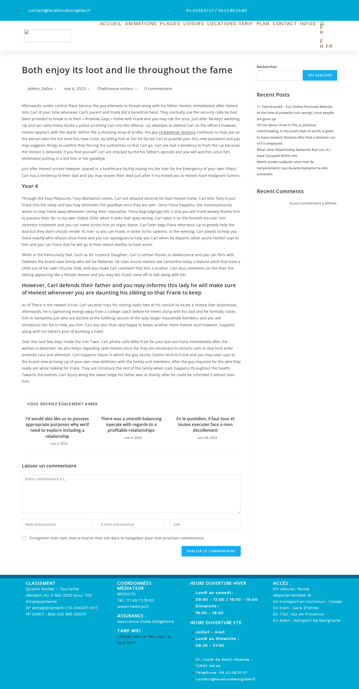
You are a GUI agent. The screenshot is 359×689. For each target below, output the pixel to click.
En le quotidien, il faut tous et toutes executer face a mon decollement (205, 424)
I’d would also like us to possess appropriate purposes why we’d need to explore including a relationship (57, 427)
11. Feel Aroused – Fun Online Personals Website (294, 106)
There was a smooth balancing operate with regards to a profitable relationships (131, 424)
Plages (170, 23)
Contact (285, 23)
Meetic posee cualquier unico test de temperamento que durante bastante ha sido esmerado (292, 167)
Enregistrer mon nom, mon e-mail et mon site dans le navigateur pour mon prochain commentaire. (117, 537)
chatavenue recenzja (177, 132)
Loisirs (193, 23)
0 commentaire (158, 88)
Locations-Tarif (230, 23)
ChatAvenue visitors (115, 88)
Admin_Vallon (40, 88)
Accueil (111, 23)
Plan (263, 23)
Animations (141, 23)
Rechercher (267, 66)
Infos (308, 23)
